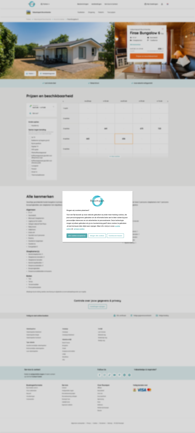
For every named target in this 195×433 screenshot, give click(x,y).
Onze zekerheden (31, 390)
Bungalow (65, 345)
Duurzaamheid (102, 396)
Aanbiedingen (97, 4)
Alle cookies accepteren (77, 236)
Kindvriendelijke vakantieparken (35, 348)
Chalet (64, 348)
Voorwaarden (30, 399)
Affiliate (100, 388)
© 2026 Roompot (119, 423)
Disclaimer (102, 423)
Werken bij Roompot (103, 407)
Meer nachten (115, 156)
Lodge (64, 354)
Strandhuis (65, 357)
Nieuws (100, 410)
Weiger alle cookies (97, 236)
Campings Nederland (68, 335)
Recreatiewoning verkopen (69, 396)
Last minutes (102, 332)
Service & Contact (111, 4)
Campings (65, 329)
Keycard (28, 393)
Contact (64, 388)
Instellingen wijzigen (97, 306)
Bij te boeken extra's (32, 388)
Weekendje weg (102, 337)
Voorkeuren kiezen (115, 236)
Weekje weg (101, 340)
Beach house (66, 342)
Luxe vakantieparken (32, 351)
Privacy (89, 423)
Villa (63, 359)
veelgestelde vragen (37, 374)
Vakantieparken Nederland (33, 332)
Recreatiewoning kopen (68, 393)
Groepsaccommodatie (68, 351)
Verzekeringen (30, 396)
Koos (99, 402)
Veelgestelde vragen (68, 390)
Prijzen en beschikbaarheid (146, 56)
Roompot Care (66, 399)
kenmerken (135, 44)
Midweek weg (102, 335)
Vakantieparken (30, 329)
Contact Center (37, 376)
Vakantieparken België (32, 335)
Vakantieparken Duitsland (33, 337)
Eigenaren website (67, 405)
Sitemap (110, 423)
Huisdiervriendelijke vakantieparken (36, 345)
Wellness (100, 405)
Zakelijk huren (66, 402)
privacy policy (79, 229)
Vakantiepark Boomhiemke (140, 29)
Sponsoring (101, 399)
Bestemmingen (82, 4)
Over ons (100, 393)
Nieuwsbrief (101, 390)
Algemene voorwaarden (78, 423)
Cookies (95, 423)
